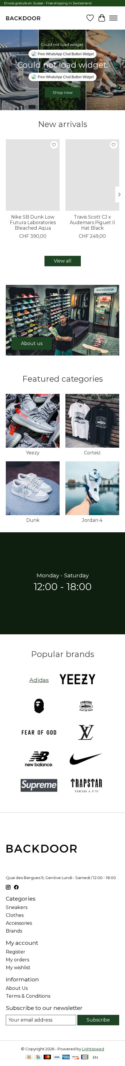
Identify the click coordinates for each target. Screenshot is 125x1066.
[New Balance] (39, 759)
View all (63, 261)
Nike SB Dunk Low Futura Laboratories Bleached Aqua (33, 222)
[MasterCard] (47, 1057)
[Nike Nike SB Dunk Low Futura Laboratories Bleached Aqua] (33, 175)
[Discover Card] (75, 1057)
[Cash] (29, 1057)
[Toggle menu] (113, 18)
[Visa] (56, 1057)
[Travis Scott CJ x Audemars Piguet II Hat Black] (92, 175)
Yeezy (33, 453)
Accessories (19, 923)
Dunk (33, 520)
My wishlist (18, 967)
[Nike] (86, 759)
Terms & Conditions (28, 996)
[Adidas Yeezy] (77, 679)
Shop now (63, 92)
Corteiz (92, 453)
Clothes (15, 915)
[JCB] (85, 1057)
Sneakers (16, 907)
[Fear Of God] (39, 733)
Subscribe (98, 1020)
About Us (17, 988)
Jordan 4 (92, 520)
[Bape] (39, 706)
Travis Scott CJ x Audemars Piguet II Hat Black (92, 222)
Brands (14, 931)
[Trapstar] (86, 785)
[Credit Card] (38, 1057)
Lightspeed (93, 1049)
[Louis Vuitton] (86, 733)
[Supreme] (39, 785)
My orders (17, 960)
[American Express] (66, 1057)
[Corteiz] (86, 706)
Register (15, 952)
